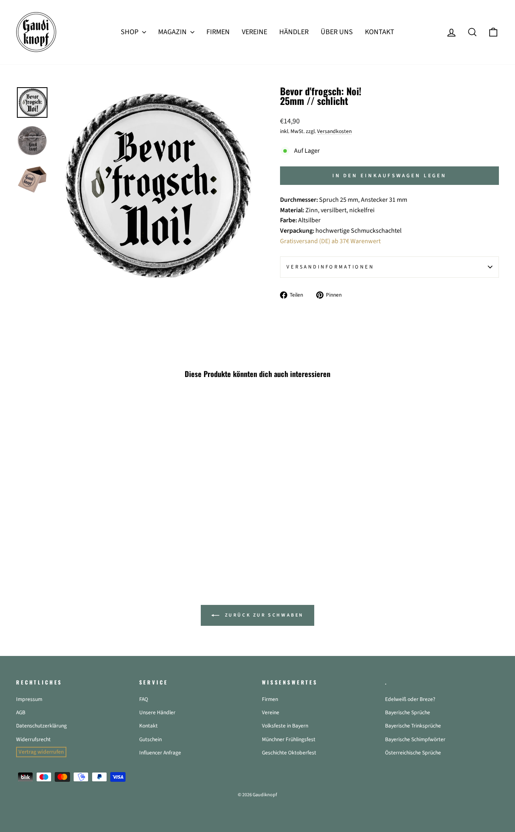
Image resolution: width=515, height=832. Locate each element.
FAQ (143, 699)
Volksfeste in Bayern (285, 726)
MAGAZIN (173, 32)
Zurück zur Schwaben (263, 615)
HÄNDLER (294, 32)
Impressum (29, 699)
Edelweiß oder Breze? (410, 699)
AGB (20, 712)
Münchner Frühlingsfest (288, 739)
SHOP (130, 32)
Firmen (270, 699)
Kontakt (148, 726)
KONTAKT (379, 32)
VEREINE (254, 32)
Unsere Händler (157, 712)
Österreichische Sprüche (413, 752)
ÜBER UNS (337, 32)
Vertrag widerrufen (41, 752)
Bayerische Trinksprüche (413, 726)
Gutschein (150, 739)
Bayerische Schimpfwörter (415, 739)
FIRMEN (218, 32)
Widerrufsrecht (33, 739)
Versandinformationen (330, 267)
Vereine (270, 712)
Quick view (73, 502)
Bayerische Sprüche (407, 712)
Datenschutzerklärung (41, 726)
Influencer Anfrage (160, 752)
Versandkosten (334, 131)
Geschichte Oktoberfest (289, 752)
